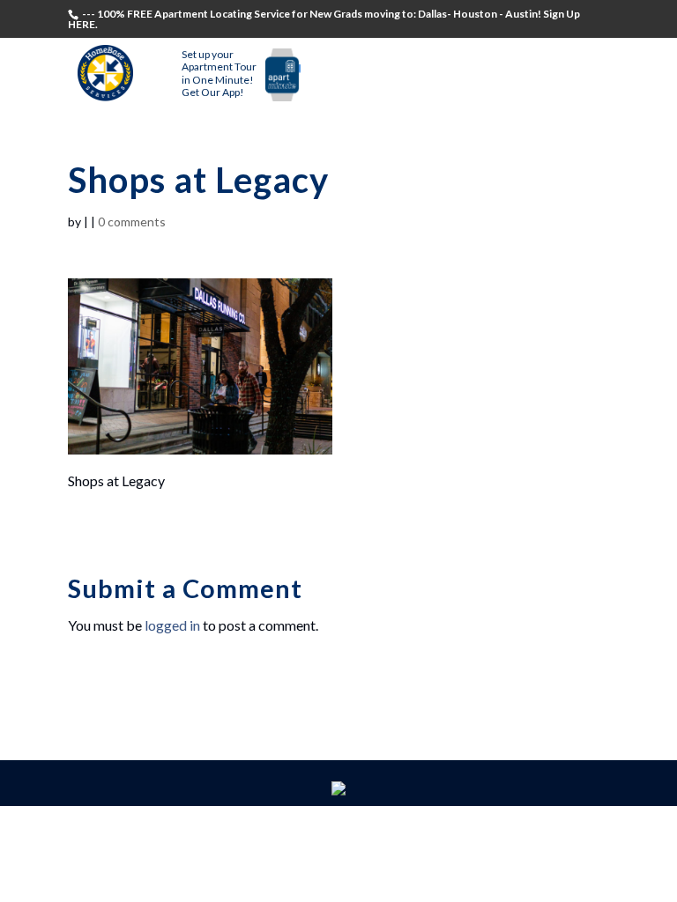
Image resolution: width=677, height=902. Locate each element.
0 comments (132, 221)
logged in (172, 625)
